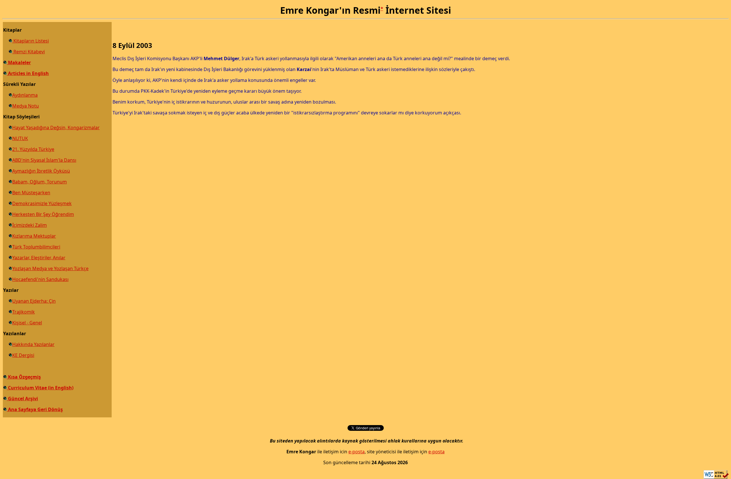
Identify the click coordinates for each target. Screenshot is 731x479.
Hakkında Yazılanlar (33, 344)
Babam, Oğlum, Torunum (39, 182)
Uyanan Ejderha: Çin (34, 301)
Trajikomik (23, 312)
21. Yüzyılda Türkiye (33, 149)
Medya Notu (25, 106)
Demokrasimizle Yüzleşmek (42, 203)
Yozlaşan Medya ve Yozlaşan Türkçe (50, 268)
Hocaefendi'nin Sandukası (40, 279)
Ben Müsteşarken (31, 192)
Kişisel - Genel (27, 323)
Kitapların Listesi (30, 41)
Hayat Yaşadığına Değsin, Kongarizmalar (56, 127)
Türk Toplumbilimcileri (36, 247)
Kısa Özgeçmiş (24, 377)
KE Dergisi (23, 355)
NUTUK (20, 138)
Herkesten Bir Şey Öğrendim (43, 214)
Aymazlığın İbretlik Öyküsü (41, 171)
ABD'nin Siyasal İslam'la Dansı (44, 160)
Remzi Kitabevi (28, 51)
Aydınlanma (25, 95)
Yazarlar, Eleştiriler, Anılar (38, 257)
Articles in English (28, 73)
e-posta (356, 451)
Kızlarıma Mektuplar (34, 236)
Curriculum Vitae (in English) (40, 388)
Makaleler (19, 62)
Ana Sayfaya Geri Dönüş (35, 409)
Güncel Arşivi (22, 398)
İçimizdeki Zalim (29, 225)
